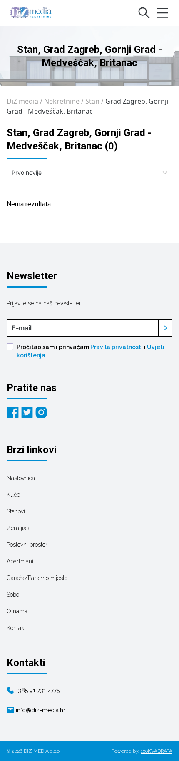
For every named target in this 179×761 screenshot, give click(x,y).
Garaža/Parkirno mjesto (37, 578)
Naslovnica (21, 478)
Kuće (13, 494)
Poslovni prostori (28, 544)
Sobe (13, 594)
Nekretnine (62, 101)
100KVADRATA (156, 751)
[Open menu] (162, 13)
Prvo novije (27, 172)
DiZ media (22, 101)
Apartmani (20, 561)
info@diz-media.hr (40, 710)
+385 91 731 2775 (38, 690)
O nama (17, 611)
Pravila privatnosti (116, 347)
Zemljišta (19, 528)
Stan (92, 101)
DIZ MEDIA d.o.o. (42, 751)
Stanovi (16, 511)
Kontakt (16, 628)
